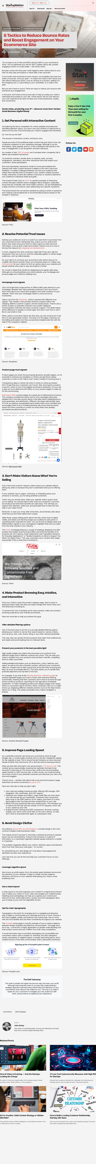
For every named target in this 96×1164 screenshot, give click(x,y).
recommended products (39, 193)
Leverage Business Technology (33, 28)
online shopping (20, 1012)
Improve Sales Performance (11, 28)
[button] (3, 5)
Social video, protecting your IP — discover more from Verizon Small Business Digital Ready (31, 110)
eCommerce (7, 1012)
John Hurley (19, 1025)
